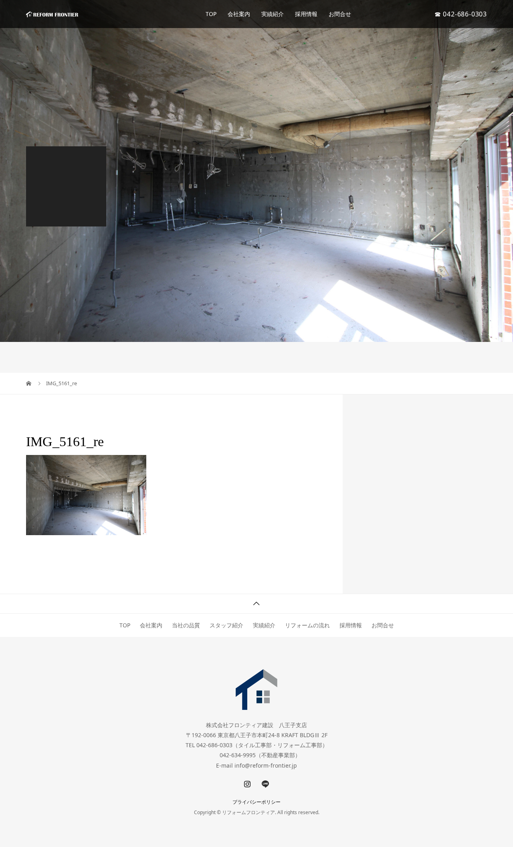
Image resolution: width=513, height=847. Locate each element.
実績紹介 (272, 14)
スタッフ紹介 (226, 625)
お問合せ (340, 14)
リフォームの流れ (307, 625)
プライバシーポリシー (256, 801)
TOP (211, 14)
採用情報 (306, 14)
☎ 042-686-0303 (460, 14)
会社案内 (239, 14)
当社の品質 (186, 625)
